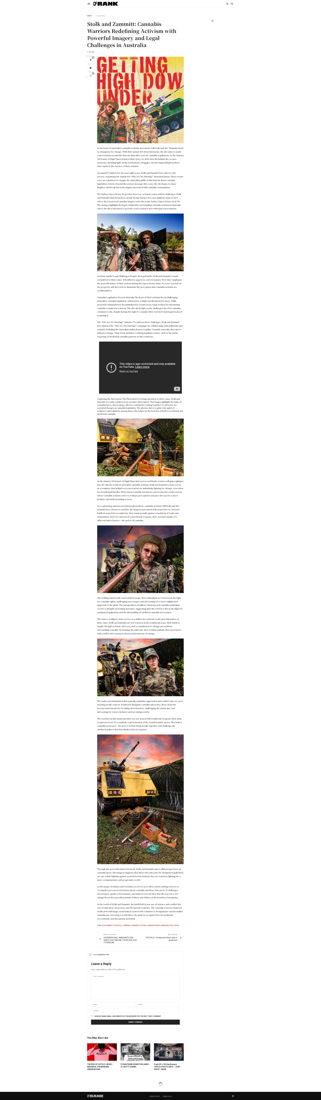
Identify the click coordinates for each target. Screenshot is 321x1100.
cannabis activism (138, 925)
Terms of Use (167, 1096)
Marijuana (165, 925)
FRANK (91, 52)
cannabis (126, 925)
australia (118, 925)
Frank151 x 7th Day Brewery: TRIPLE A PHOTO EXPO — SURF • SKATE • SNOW (167, 1066)
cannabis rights (153, 925)
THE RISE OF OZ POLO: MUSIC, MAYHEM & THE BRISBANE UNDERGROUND (100, 1066)
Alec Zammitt (107, 925)
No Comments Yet (101, 955)
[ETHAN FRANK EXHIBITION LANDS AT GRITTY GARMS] (135, 1052)
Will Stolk (174, 925)
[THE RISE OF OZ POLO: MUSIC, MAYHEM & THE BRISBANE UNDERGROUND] (102, 1052)
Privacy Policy (154, 1096)
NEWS (89, 16)
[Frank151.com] (105, 4)
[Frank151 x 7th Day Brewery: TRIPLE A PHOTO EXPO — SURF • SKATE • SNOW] (169, 1052)
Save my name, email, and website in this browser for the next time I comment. (127, 1016)
